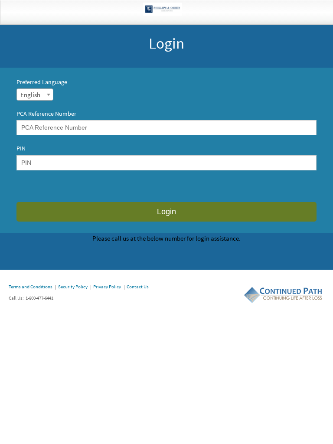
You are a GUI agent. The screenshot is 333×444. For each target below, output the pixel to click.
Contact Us (138, 287)
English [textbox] (30, 95)
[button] (166, 212)
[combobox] (34, 94)
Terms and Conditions (30, 287)
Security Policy (73, 287)
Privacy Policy (107, 287)
